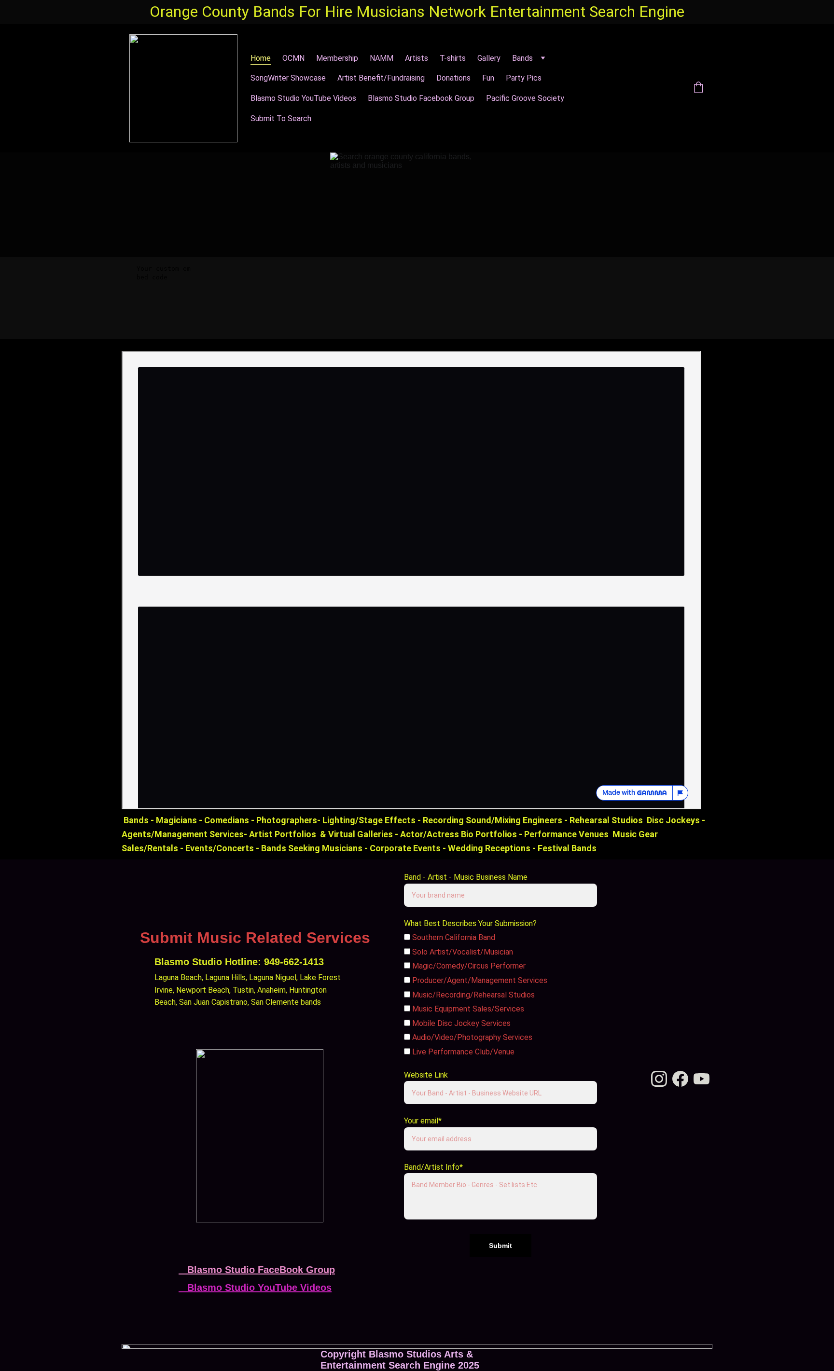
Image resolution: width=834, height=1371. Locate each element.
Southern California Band (452, 937)
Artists (416, 58)
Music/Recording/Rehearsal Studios (472, 994)
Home (260, 58)
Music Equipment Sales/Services (467, 1008)
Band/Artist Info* (433, 1167)
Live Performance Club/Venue (462, 1051)
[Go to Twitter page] (674, 88)
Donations (453, 78)
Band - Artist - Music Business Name (466, 877)
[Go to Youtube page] (701, 1079)
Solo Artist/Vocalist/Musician (461, 951)
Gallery (488, 58)
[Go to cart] (698, 88)
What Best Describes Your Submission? (470, 923)
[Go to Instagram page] (643, 88)
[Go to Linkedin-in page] (660, 88)
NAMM (381, 58)
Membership (337, 58)
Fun (488, 78)
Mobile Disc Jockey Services (460, 1023)
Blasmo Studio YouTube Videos (303, 98)
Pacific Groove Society (525, 98)
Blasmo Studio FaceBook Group (261, 1269)
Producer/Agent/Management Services (478, 980)
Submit (500, 1245)
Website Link (426, 1075)
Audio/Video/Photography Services (471, 1037)
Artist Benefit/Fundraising (381, 78)
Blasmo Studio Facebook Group (421, 98)
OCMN (293, 58)
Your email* (423, 1120)
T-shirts (453, 58)
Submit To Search (280, 118)
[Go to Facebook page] (626, 88)
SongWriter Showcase (288, 78)
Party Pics (524, 78)
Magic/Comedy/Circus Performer (468, 965)
